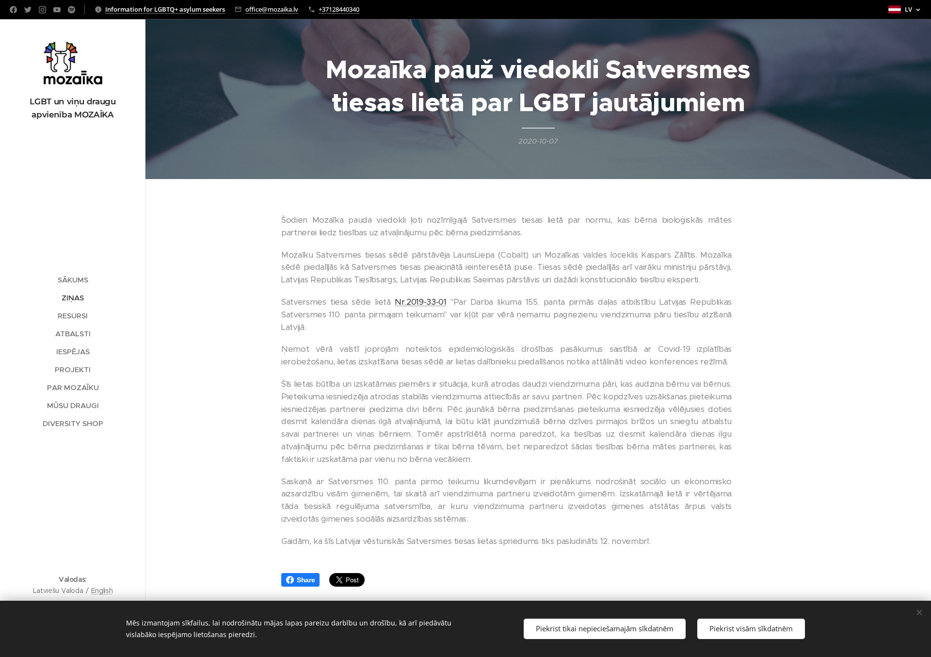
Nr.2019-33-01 (421, 301)
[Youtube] (57, 9)
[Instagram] (42, 9)
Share (306, 580)
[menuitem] (73, 279)
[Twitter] (28, 9)
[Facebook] (13, 9)
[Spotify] (71, 9)
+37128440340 (339, 9)
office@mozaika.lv (271, 9)
